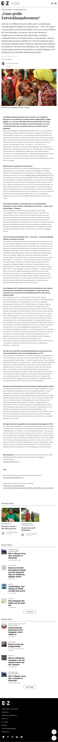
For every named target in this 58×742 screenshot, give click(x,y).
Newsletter (5, 712)
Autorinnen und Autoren (10, 709)
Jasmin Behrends (14, 648)
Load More (29, 612)
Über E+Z (5, 719)
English (52, 3)
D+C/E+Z (12, 579)
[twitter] (12, 737)
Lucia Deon (13, 593)
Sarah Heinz (13, 607)
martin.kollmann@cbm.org (11, 462)
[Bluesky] (21, 737)
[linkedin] (17, 737)
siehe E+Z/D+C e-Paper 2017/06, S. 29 (38, 175)
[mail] (3, 737)
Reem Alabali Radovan (15, 560)
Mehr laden (30, 687)
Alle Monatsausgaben (9, 728)
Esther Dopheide (12, 532)
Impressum (5, 732)
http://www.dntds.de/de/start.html (13, 477)
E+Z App (5, 722)
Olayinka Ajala (13, 667)
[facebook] (8, 737)
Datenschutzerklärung (9, 715)
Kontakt (4, 725)
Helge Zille (12, 636)
